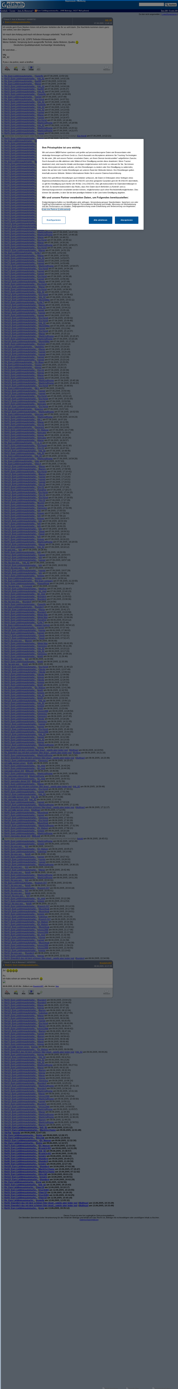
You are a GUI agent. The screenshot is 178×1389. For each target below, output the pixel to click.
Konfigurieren (54, 220)
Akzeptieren (127, 220)
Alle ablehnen (100, 220)
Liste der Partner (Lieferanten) (56, 209)
